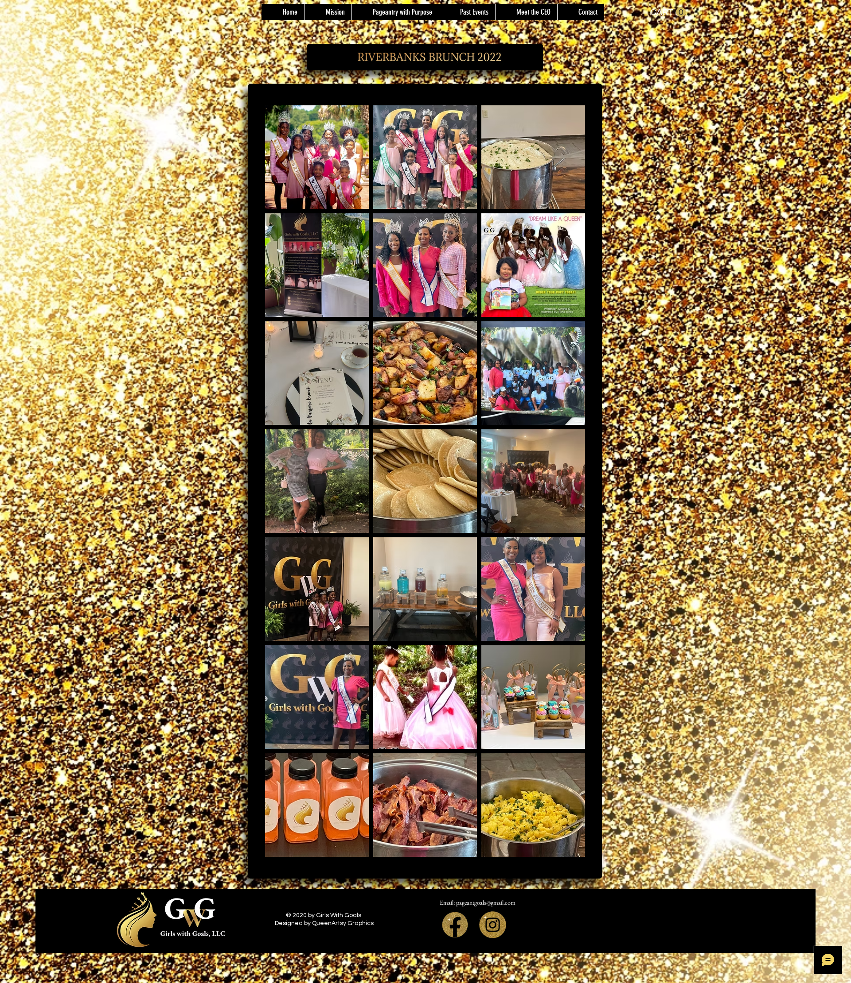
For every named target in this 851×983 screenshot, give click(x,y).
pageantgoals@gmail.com (485, 902)
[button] (467, 12)
